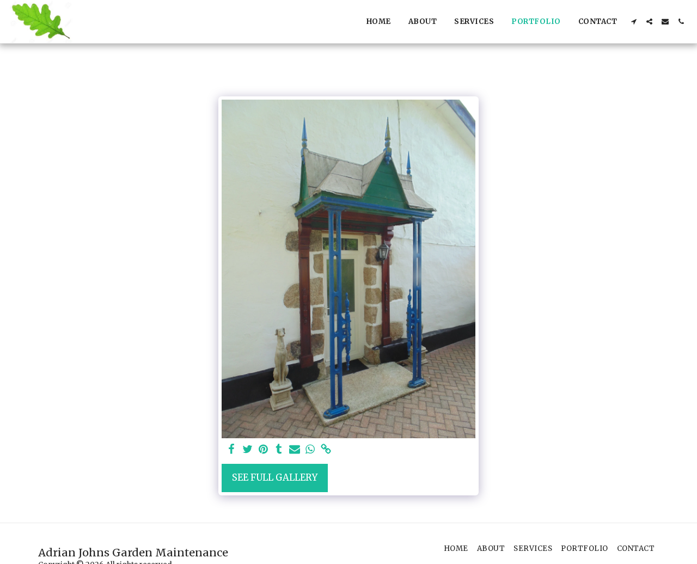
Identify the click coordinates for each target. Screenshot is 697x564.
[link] (326, 450)
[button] (633, 21)
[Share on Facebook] (231, 450)
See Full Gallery (274, 477)
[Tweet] (247, 450)
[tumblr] (279, 450)
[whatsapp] (310, 450)
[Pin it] (263, 450)
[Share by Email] (295, 450)
